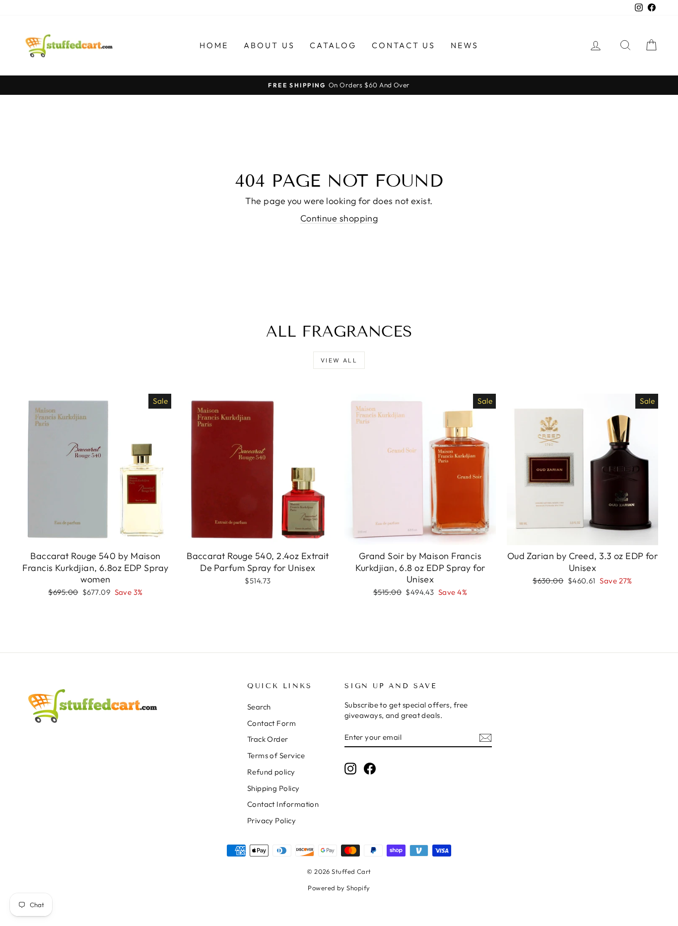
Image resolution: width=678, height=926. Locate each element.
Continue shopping (339, 218)
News (465, 45)
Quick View (96, 534)
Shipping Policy (273, 788)
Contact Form (271, 723)
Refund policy (271, 772)
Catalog (333, 45)
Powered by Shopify (339, 888)
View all (339, 360)
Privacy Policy (271, 820)
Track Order (267, 739)
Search (259, 707)
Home (214, 45)
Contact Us (404, 45)
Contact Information (283, 804)
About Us (269, 45)
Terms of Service (276, 755)
